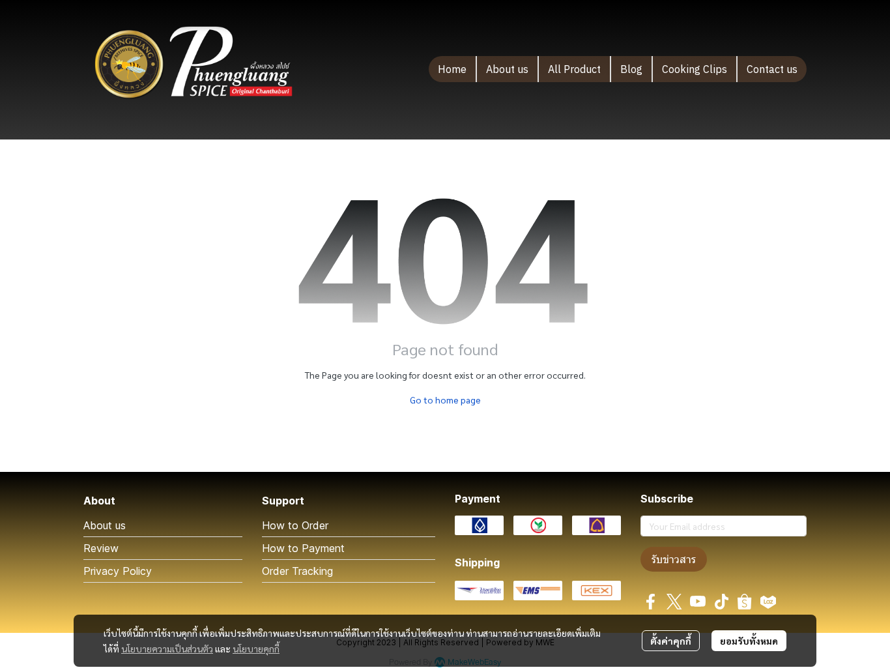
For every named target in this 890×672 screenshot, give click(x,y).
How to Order (295, 525)
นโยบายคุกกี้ (256, 648)
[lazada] (768, 601)
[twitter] (674, 601)
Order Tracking (297, 570)
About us (104, 525)
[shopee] (744, 601)
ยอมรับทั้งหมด (749, 641)
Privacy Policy (117, 570)
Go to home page (445, 399)
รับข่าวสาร (674, 559)
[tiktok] (721, 601)
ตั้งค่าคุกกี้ (670, 641)
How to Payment (303, 548)
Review (101, 548)
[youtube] (697, 601)
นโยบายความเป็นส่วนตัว (167, 648)
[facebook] (650, 601)
